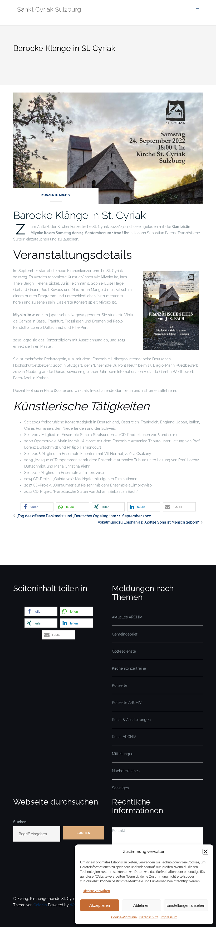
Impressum (169, 917)
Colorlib (40, 905)
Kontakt (118, 830)
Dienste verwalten (96, 891)
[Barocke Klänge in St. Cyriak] (108, 148)
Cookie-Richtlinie (124, 917)
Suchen (19, 822)
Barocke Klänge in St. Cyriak (79, 215)
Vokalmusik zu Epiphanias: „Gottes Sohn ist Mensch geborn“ (148, 522)
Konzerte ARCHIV (55, 195)
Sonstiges (120, 788)
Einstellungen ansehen (185, 905)
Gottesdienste (124, 651)
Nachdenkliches (126, 771)
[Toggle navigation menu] (197, 10)
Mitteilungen (122, 754)
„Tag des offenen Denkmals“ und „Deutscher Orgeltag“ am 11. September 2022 (84, 516)
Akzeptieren (99, 905)
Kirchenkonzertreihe (129, 668)
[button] (205, 851)
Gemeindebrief (125, 634)
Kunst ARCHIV (124, 737)
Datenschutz (148, 917)
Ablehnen (141, 905)
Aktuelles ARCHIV (127, 617)
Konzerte (119, 685)
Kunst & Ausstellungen (131, 720)
